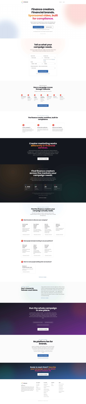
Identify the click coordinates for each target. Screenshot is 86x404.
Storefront (37, 385)
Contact (52, 385)
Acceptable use (61, 388)
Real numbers (38, 389)
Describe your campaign (38, 27)
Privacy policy (61, 385)
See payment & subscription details (43, 357)
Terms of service (61, 384)
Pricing (37, 390)
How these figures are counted (43, 195)
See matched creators (43, 71)
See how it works (49, 27)
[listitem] (26, 229)
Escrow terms (61, 389)
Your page (37, 384)
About (52, 384)
